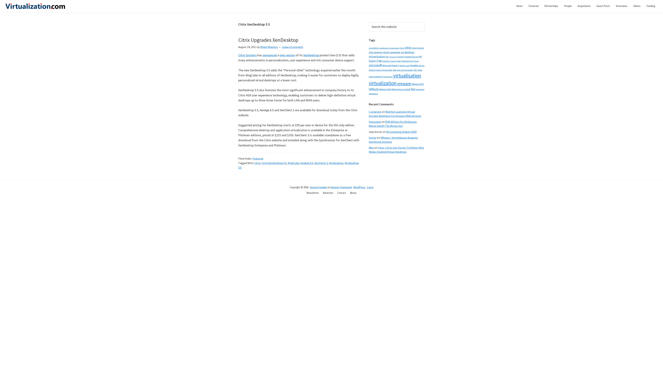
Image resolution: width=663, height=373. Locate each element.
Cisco (402, 48)
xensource (373, 93)
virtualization (383, 83)
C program (375, 111)
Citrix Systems (247, 55)
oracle (407, 66)
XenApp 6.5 (306, 163)
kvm (412, 61)
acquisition (374, 48)
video (419, 70)
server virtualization (384, 70)
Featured (258, 158)
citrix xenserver (375, 52)
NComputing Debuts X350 (401, 131)
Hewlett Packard (412, 57)
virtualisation (407, 75)
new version (287, 55)
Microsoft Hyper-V (390, 65)
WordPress (359, 187)
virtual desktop (375, 76)
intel (399, 61)
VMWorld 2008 (385, 89)
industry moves (389, 61)
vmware (404, 83)
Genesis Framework (341, 187)
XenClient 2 (321, 163)
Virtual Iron (388, 76)
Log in (370, 187)
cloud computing (391, 52)
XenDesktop (311, 55)
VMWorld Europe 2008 (400, 89)
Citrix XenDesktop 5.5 (274, 163)
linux (416, 61)
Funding (401, 56)
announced (270, 55)
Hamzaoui (375, 121)
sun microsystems (405, 70)
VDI (415, 70)
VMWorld (373, 89)
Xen (413, 89)
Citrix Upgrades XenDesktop (268, 40)
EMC (387, 57)
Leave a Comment (292, 47)
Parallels (414, 65)
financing (393, 57)
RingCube (293, 163)
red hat (421, 65)
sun (394, 70)
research (372, 70)
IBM (380, 61)
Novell (402, 65)
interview (405, 61)
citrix (257, 163)
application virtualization (389, 48)
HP (420, 56)
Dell (402, 52)
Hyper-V (373, 61)
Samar (372, 137)
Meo (371, 147)
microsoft (375, 65)
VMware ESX (417, 84)
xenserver (420, 89)
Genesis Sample (318, 187)
